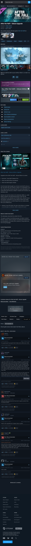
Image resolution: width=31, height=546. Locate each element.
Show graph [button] (26, 319)
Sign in (2, 72)
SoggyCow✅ (7, 433)
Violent (20, 41)
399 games (6, 415)
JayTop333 (6, 352)
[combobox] (16, 2)
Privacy (4, 515)
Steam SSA (5, 502)
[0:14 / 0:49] (15, 56)
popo (5, 460)
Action (3, 41)
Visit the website (5, 138)
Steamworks (5, 504)
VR (25, 41)
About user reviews (4, 301)
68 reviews (6, 334)
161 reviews (6, 434)
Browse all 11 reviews (15, 482)
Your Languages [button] (8, 323)
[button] (3, 6)
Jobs (15, 502)
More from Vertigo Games (14, 275)
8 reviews (6, 353)
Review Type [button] (4, 316)
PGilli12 (6, 333)
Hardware (16, 504)
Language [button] (21, 316)
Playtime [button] (11, 319)
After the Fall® (21, 30)
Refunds (4, 524)
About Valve (17, 499)
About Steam (6, 499)
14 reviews (12, 461)
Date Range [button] (3, 319)
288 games (6, 393)
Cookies (4, 522)
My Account (17, 522)
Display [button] (18, 319)
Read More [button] (26, 378)
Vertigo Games (8, 25)
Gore (15, 41)
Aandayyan (6, 414)
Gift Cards (5, 509)
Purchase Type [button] (13, 316)
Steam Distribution (7, 506)
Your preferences (12, 301)
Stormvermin (7, 391)
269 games (6, 461)
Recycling (16, 506)
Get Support (17, 519)
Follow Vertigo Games (11, 283)
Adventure (9, 41)
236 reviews (12, 393)
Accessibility (5, 517)
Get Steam (16, 515)
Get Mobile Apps (7, 541)
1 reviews (12, 415)
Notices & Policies (7, 519)
